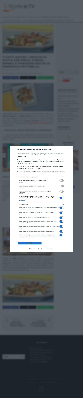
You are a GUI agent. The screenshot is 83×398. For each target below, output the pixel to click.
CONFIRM (30, 243)
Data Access (41, 248)
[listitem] (41, 177)
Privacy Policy (50, 248)
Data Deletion (32, 248)
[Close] (69, 149)
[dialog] (41, 199)
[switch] (61, 180)
